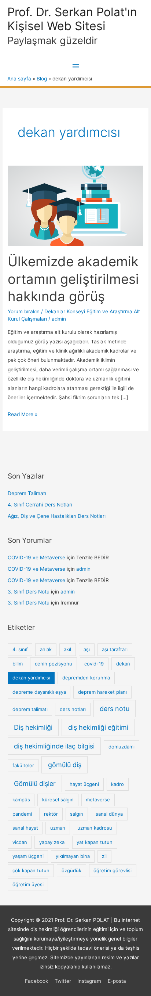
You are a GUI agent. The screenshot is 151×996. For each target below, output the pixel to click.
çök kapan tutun (30, 870)
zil (104, 856)
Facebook (36, 981)
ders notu (114, 708)
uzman (57, 828)
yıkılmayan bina (73, 856)
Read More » (22, 415)
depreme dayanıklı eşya (39, 692)
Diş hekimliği (33, 727)
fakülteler (23, 765)
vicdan (19, 842)
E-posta (117, 981)
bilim (17, 664)
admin (83, 569)
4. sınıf (20, 649)
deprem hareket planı (102, 692)
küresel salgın (58, 799)
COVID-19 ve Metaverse (36, 557)
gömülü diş (64, 765)
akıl (67, 649)
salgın (76, 814)
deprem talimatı (30, 709)
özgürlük (71, 870)
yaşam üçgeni (28, 856)
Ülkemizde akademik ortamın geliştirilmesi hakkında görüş (73, 278)
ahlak (46, 649)
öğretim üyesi (28, 884)
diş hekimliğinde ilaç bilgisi (54, 746)
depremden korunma (86, 678)
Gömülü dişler (35, 783)
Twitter (63, 981)
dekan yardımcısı (31, 678)
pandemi (22, 814)
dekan (123, 664)
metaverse (98, 799)
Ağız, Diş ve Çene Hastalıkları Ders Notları (57, 516)
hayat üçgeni (84, 784)
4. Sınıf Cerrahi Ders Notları (40, 505)
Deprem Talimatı (27, 493)
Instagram (89, 981)
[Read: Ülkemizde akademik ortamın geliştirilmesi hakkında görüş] (75, 205)
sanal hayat (25, 828)
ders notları (73, 709)
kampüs (21, 799)
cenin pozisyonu (53, 664)
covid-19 (94, 664)
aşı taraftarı (115, 649)
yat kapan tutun (95, 842)
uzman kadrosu (94, 828)
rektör (51, 814)
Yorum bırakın (24, 311)
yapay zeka (52, 842)
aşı (87, 649)
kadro (117, 784)
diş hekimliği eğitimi (98, 727)
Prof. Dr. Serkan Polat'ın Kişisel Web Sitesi (72, 19)
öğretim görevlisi (112, 870)
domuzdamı (121, 747)
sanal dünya (109, 814)
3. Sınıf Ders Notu (28, 592)
